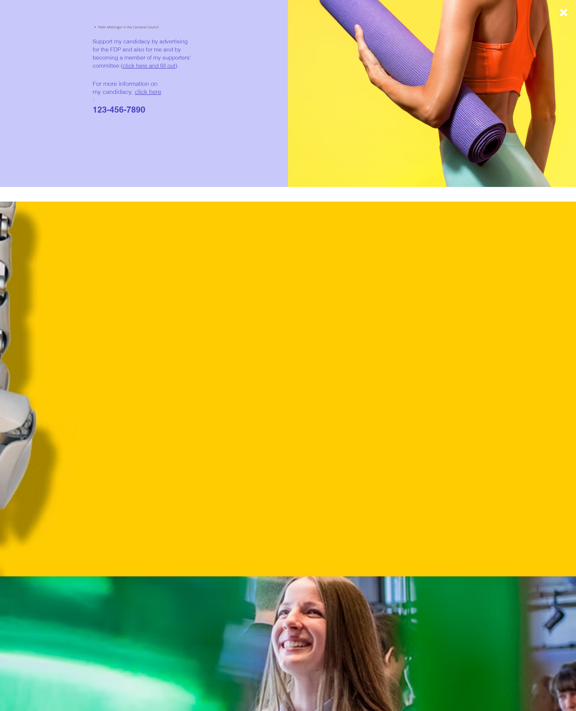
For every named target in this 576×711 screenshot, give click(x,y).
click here (148, 92)
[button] (563, 12)
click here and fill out (149, 65)
